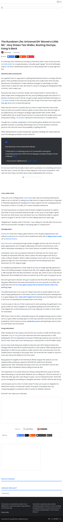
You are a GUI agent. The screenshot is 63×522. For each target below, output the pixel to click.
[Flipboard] (42, 429)
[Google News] (28, 429)
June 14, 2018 (32, 161)
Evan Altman (7, 52)
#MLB (15, 156)
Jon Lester (5, 100)
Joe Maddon (20, 118)
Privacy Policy (5, 512)
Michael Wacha (11, 239)
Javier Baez (28, 198)
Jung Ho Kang (14, 335)
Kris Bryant (5, 234)
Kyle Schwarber (6, 243)
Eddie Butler (8, 64)
